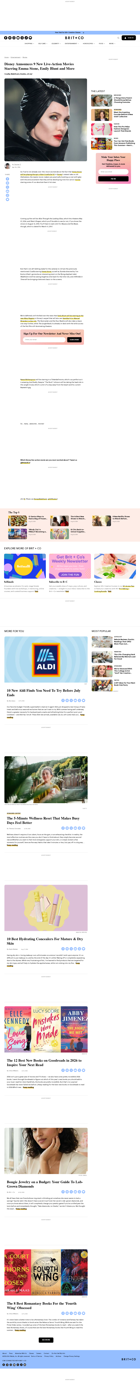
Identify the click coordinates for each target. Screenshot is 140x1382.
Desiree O (17, 164)
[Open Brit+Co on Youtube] (14, 1365)
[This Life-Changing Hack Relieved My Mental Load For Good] (102, 657)
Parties (116, 680)
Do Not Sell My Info (58, 1353)
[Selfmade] (25, 566)
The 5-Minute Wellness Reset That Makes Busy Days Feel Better (43, 820)
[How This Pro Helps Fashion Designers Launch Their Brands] (101, 129)
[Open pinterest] (9, 37)
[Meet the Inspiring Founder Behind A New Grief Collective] (101, 115)
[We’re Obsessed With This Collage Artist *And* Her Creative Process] (102, 671)
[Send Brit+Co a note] (30, 37)
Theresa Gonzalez (15, 829)
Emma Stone (46, 272)
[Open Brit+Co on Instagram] (11, 1365)
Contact (46, 1353)
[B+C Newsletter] (70, 566)
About (4, 1353)
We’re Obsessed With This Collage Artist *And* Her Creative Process (123, 671)
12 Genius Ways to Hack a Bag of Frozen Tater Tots (37, 518)
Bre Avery (12, 701)
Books (116, 138)
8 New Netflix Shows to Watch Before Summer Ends (121, 518)
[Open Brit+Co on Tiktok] (21, 1365)
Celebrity (55, 43)
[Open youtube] (18, 37)
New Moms (117, 95)
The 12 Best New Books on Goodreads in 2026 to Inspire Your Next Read (44, 1062)
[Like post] (7, 199)
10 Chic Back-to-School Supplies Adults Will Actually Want (79, 531)
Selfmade (9, 581)
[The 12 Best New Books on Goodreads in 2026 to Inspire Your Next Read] (46, 1029)
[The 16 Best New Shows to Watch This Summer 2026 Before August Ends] (59, 520)
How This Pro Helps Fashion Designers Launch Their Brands (122, 129)
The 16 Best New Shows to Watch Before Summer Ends (79, 518)
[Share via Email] (7, 191)
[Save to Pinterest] (7, 183)
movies (77, 180)
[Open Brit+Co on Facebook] (3, 1365)
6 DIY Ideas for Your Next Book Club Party (124, 684)
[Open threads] (22, 37)
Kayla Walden (13, 949)
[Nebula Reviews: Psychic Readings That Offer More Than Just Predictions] (102, 642)
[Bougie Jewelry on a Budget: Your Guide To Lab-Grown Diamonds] (46, 1151)
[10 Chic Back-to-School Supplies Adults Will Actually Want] (59, 534)
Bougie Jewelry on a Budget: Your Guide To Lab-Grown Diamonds (45, 1184)
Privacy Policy (48, 1356)
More (111, 43)
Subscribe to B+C (58, 581)
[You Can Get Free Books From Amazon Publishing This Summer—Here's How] (101, 143)
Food (101, 43)
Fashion (116, 124)
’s (70, 318)
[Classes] (115, 566)
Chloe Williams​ (13, 1071)
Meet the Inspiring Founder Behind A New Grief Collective (123, 114)
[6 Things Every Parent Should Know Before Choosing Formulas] (101, 100)
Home (6, 57)
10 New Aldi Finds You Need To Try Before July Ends (44, 692)
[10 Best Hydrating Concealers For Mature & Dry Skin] (46, 908)
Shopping (28, 43)
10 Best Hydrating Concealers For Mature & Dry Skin (45, 941)
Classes (98, 581)
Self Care (42, 43)
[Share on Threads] (7, 195)
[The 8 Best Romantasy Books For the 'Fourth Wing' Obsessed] (46, 1272)
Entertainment (71, 43)
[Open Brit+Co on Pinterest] (7, 1365)
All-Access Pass (128, 586)
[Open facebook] (5, 37)
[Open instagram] (14, 37)
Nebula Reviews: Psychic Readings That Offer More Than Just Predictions (124, 642)
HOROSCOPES (88, 43)
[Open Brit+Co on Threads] (18, 1365)
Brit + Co (12, 1192)
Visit (36, 591)
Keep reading (12, 845)
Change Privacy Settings (72, 1356)
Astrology (118, 637)
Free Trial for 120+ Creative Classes (67, 32)
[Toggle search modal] (118, 37)
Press (11, 1353)
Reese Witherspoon (27, 380)
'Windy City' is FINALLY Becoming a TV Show (37, 531)
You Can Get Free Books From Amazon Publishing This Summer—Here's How (124, 143)
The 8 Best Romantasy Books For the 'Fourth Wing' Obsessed (41, 1305)
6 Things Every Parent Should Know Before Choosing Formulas (123, 100)
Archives (58, 1356)
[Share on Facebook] (7, 179)
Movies (25, 57)
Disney (59, 175)
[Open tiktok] (26, 37)
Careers (38, 1353)
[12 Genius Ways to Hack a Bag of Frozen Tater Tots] (17, 520)
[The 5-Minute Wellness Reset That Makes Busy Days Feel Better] (46, 779)
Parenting (117, 652)
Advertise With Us (21, 1353)
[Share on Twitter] (7, 187)
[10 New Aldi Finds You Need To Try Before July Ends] (46, 660)
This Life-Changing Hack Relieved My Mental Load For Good (124, 657)
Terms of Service (36, 1356)
